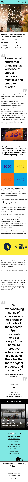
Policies (11, 470)
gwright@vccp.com (14, 453)
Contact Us (6, 470)
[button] (2, 135)
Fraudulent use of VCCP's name (14, 475)
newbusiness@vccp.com (14, 446)
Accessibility (10, 473)
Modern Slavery (17, 473)
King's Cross (18, 396)
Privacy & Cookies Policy (19, 470)
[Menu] (25, 2)
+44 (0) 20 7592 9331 (14, 439)
